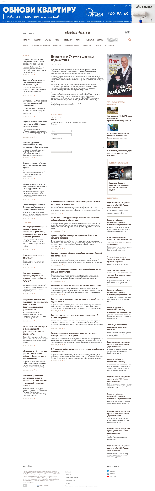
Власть (57, 39)
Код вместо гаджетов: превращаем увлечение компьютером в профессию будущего (34, 277)
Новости (37, 39)
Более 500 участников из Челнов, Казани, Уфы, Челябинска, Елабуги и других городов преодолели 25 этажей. (35, 339)
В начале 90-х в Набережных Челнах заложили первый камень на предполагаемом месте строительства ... (34, 90)
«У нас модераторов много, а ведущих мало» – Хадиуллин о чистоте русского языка (35, 186)
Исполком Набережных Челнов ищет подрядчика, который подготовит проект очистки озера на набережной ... (34, 69)
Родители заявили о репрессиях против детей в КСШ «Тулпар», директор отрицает (35, 123)
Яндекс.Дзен (113, 476)
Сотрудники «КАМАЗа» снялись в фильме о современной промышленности (35, 103)
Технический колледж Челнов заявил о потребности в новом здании (34, 165)
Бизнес (48, 39)
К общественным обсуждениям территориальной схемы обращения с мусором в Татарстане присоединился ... (33, 152)
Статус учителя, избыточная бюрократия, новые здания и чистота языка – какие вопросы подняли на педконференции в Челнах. (33, 243)
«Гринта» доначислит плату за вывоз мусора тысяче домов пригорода (118, 327)
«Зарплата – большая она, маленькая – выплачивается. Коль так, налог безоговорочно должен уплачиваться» (35, 304)
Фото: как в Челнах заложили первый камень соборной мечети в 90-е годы (34, 82)
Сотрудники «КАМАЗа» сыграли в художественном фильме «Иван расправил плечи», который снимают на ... (34, 111)
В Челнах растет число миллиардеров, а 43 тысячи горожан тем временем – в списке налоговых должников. (34, 315)
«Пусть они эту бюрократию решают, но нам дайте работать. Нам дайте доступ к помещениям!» (35, 355)
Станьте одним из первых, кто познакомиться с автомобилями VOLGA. (34, 262)
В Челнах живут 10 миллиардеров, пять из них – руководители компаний (119, 152)
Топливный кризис (71, 45)
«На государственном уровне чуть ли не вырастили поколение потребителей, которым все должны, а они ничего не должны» (35, 231)
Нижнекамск (87, 45)
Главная (26, 39)
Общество (68, 39)
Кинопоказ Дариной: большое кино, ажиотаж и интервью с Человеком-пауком (119, 186)
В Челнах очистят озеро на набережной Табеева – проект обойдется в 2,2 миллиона (34, 61)
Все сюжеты (109, 45)
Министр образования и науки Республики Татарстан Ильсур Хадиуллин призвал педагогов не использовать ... (34, 194)
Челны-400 (57, 45)
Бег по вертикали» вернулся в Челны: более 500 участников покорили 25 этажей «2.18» (35, 330)
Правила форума (70, 480)
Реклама (67, 483)
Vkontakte (112, 473)
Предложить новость (94, 39)
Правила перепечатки (71, 477)
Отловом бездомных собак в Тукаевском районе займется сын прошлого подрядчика (34, 207)
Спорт (78, 39)
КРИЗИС (25, 45)
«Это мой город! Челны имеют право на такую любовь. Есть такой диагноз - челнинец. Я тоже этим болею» (35, 380)
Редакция (68, 474)
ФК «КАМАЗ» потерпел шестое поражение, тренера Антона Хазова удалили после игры (118, 135)
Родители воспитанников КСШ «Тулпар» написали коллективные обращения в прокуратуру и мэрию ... (35, 131)
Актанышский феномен (41, 45)
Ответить (54, 124)
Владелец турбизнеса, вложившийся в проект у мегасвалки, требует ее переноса (35, 144)
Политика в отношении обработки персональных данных (81, 486)
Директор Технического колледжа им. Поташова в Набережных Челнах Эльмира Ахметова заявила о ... (34, 173)
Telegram (112, 471)
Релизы (98, 45)
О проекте (68, 471)
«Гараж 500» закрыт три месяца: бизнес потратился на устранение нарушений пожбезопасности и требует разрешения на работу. (34, 364)
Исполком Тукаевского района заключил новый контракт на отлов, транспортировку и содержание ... (35, 214)
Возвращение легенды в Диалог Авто (33, 256)
